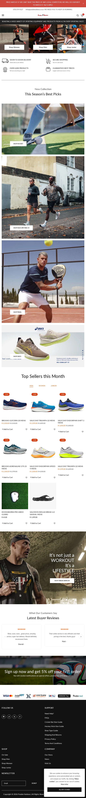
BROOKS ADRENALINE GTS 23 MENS (14, 467)
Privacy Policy (50, 739)
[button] (7, 429)
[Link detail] (43, 129)
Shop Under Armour (62, 580)
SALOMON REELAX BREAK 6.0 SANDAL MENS (42, 513)
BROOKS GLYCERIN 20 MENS (14, 420)
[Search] (78, 15)
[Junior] (71, 39)
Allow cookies (64, 790)
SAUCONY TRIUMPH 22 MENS (42, 420)
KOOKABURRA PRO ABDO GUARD (13, 513)
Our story (49, 755)
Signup (34, 783)
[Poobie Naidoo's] (43, 15)
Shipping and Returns (53, 735)
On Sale (5, 755)
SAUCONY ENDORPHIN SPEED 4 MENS (42, 467)
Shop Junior (6, 767)
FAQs (47, 718)
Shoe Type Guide (51, 730)
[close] (83, 3)
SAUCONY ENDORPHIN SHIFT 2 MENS (71, 421)
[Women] (14, 39)
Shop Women (7, 763)
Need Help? (49, 713)
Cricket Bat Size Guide (53, 722)
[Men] (43, 39)
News (47, 759)
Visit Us (48, 763)
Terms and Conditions (53, 743)
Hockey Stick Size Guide (54, 726)
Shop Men (6, 759)
